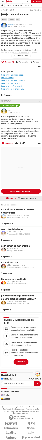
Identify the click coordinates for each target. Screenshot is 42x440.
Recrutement (7, 409)
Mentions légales (24, 411)
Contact (38, 407)
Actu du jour (7, 379)
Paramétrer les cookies (32, 409)
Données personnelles (18, 409)
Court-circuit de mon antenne (12, 80)
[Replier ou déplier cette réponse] (40, 101)
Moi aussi (23, 62)
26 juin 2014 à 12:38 (19, 26)
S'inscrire (21, 362)
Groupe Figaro (34, 411)
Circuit (18, 19)
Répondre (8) (9, 62)
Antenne (4, 19)
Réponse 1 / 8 (6, 101)
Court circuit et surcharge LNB (12, 89)
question (38, 1)
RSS (17, 411)
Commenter (9, 143)
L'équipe (17, 407)
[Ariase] (11, 437)
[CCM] (9, 1)
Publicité (31, 407)
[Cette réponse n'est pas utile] (23, 143)
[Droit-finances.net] (31, 428)
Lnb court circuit (7, 78)
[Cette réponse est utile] (16, 143)
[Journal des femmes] (11, 423)
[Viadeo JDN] (31, 432)
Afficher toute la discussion (20, 191)
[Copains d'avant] (11, 432)
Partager (36, 62)
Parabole (11, 19)
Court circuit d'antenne (9, 83)
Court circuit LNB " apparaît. (11, 86)
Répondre (12, 198)
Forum (8, 5)
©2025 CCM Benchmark (21, 413)
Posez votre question (28, 198)
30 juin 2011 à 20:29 (14, 112)
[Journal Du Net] (31, 423)
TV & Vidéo (28, 5)
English (5, 395)
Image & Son (17, 5)
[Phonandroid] (31, 437)
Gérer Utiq (6, 411)
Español (5, 399)
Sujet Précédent (8, 10)
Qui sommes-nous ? (7, 407)
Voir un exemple (35, 379)
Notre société (24, 407)
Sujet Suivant (34, 10)
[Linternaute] (11, 428)
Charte (12, 411)
